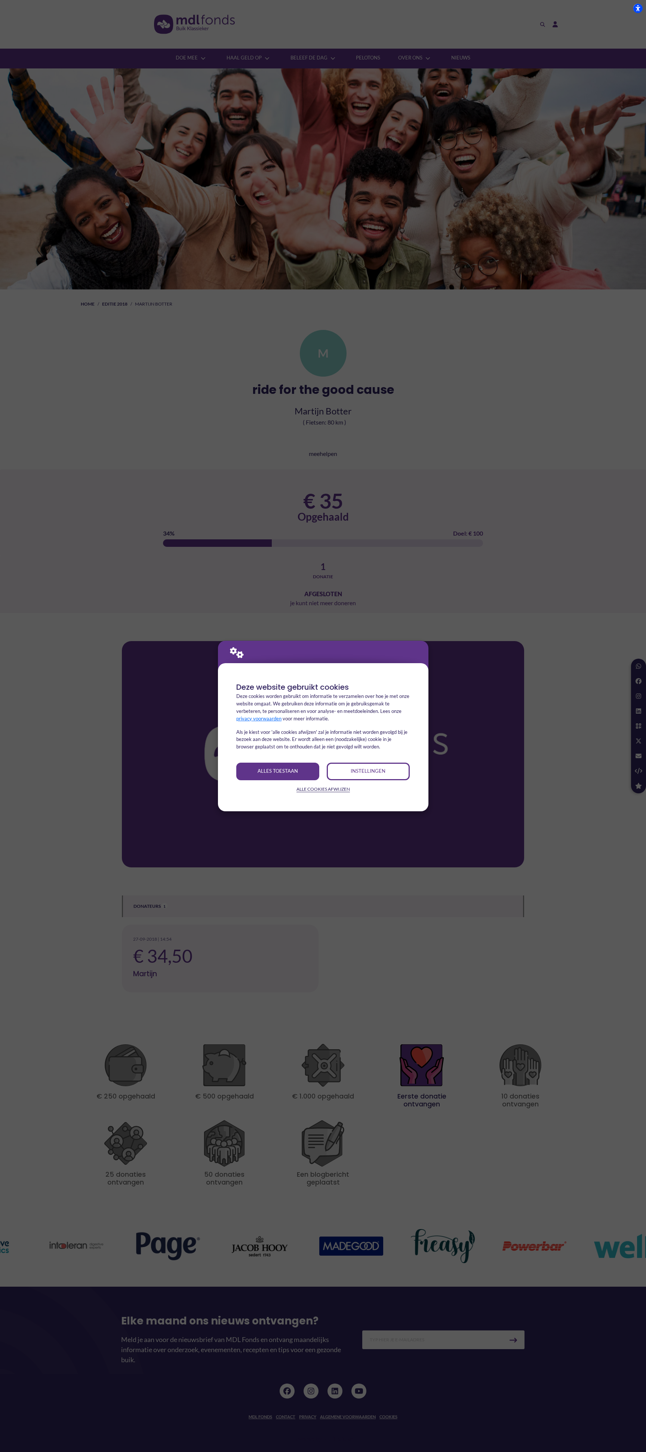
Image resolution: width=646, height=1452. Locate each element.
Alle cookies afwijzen (323, 789)
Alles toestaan (278, 771)
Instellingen (368, 771)
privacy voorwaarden (259, 719)
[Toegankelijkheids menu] (637, 8)
